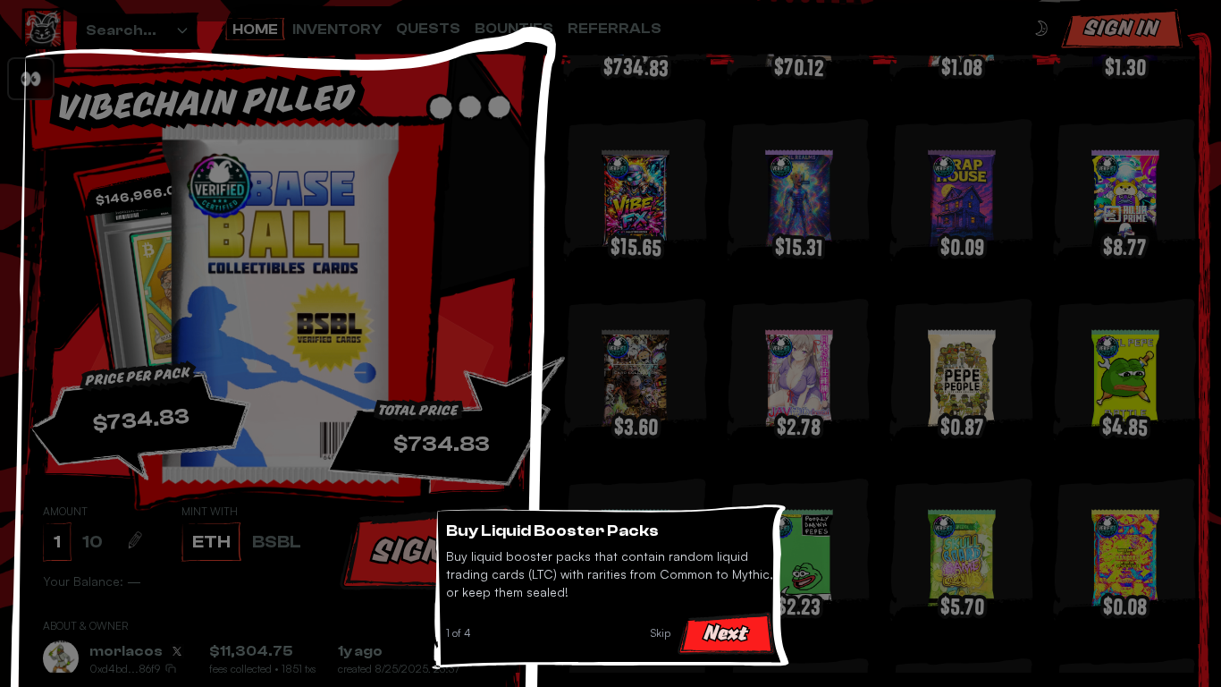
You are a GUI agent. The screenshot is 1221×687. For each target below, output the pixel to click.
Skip (660, 633)
